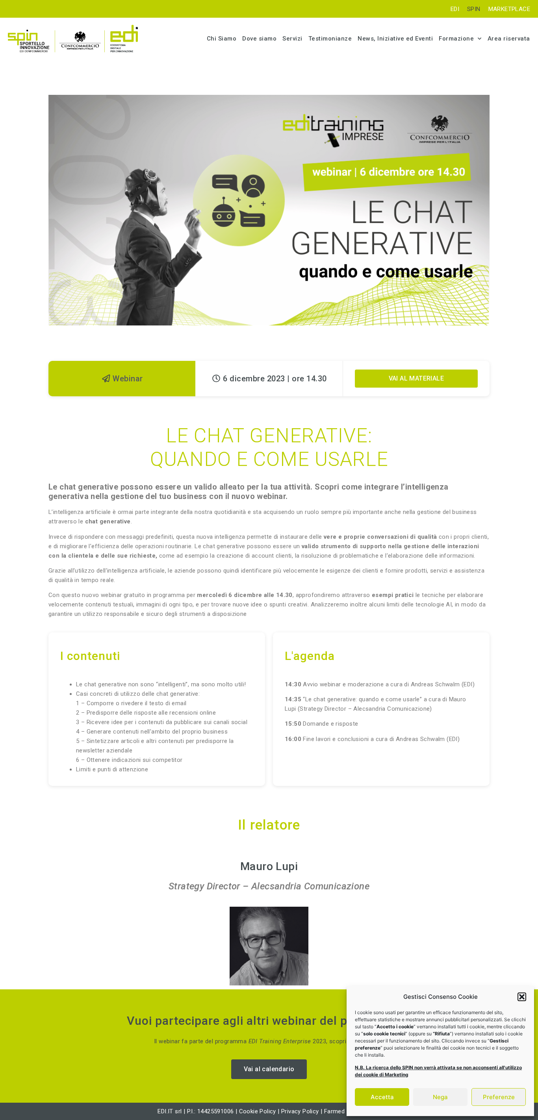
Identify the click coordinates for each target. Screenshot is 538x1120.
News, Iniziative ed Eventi (395, 38)
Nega (440, 1097)
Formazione (456, 38)
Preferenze (499, 1097)
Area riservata (509, 38)
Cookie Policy (257, 1111)
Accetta (382, 1097)
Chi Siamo (222, 38)
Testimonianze (330, 38)
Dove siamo (259, 38)
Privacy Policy (301, 1111)
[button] (522, 997)
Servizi (292, 38)
